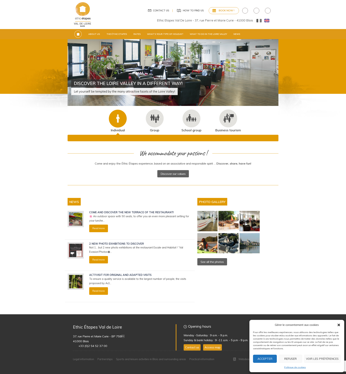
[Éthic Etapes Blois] (82, 14)
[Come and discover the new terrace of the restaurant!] (76, 218)
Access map (212, 347)
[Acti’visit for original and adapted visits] (76, 281)
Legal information (83, 359)
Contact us (161, 10)
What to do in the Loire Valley (208, 34)
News (237, 34)
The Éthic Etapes (117, 34)
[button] (339, 325)
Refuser (290, 358)
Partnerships (105, 359)
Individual (118, 130)
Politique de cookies (295, 367)
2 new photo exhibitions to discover (116, 243)
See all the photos (212, 262)
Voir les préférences (322, 358)
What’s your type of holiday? (165, 34)
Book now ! (226, 10)
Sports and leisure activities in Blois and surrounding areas (151, 359)
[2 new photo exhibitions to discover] (76, 250)
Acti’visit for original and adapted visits (120, 275)
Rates (137, 34)
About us (94, 34)
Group (154, 130)
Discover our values (173, 174)
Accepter (265, 358)
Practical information (201, 359)
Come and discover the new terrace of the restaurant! (131, 212)
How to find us (193, 10)
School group (191, 130)
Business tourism (228, 130)
